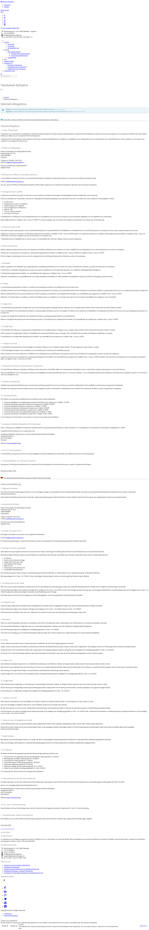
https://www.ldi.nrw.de (14, 443)
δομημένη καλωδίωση (15, 65)
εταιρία (6, 42)
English (6, 7)
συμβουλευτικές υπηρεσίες (17, 69)
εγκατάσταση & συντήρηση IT (17, 67)
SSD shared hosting (14, 52)
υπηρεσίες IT (8, 63)
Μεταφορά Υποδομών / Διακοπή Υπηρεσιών (18, 871)
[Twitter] (76, 21)
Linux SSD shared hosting (19, 56)
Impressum (7, 914)
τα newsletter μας (13, 48)
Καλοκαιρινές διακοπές (11, 867)
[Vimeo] (76, 25)
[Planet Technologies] (10, 28)
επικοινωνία (5, 10)
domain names (9, 61)
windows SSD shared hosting (20, 54)
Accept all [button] (5, 926)
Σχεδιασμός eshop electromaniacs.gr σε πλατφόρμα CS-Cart (23, 873)
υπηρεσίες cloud (9, 71)
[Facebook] (76, 15)
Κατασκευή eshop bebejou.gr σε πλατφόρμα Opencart (21, 869)
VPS (5, 59)
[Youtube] (76, 23)
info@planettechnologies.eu (14, 162)
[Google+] (76, 19)
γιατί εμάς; (11, 44)
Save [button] (19, 928)
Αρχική (6, 97)
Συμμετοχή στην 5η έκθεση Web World (17, 865)
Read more (143, 926)
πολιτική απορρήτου (11, 916)
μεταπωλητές (12, 57)
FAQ (2, 12)
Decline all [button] (14, 926)
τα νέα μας (11, 46)
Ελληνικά (7, 5)
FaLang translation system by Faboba (7, 828)
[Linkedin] (76, 17)
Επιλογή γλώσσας (8, 2)
